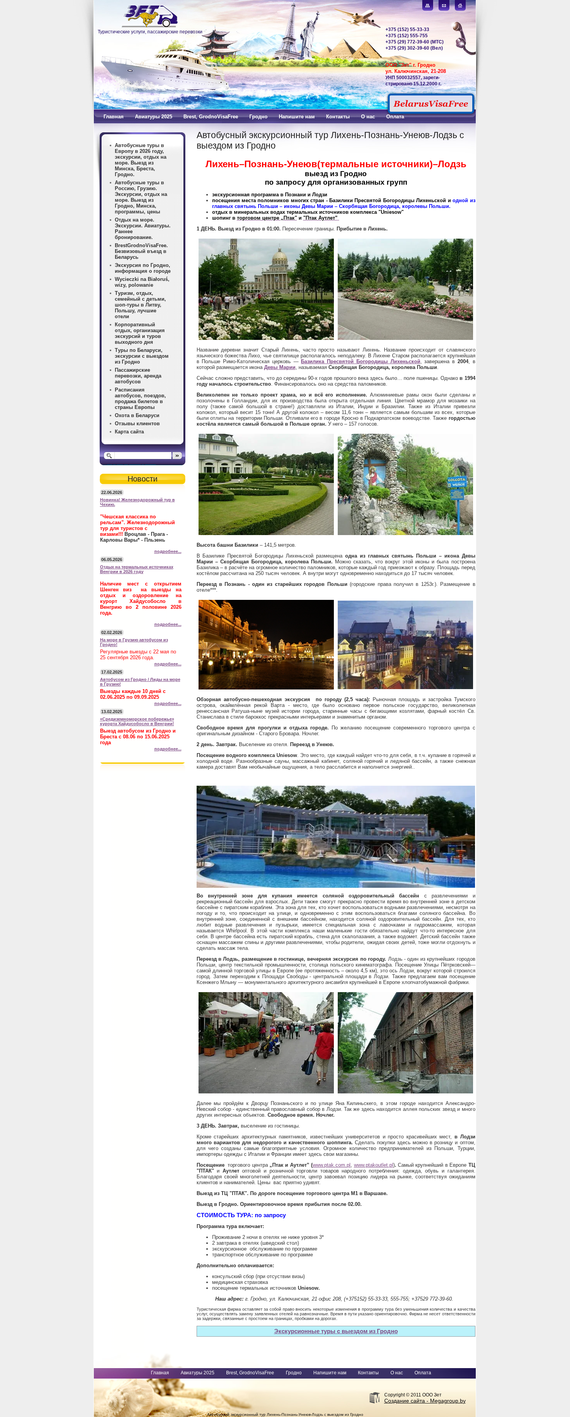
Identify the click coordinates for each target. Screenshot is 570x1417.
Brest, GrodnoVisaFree (250, 1372)
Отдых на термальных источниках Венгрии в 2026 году (136, 569)
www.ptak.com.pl (332, 1165)
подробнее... (167, 551)
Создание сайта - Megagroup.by (425, 1401)
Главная (160, 1372)
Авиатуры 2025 (197, 1372)
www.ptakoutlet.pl (373, 1165)
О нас (396, 1372)
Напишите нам (329, 1372)
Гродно (294, 1372)
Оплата (423, 1372)
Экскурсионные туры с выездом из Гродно (336, 1331)
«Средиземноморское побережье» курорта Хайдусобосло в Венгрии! (137, 721)
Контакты (368, 1372)
